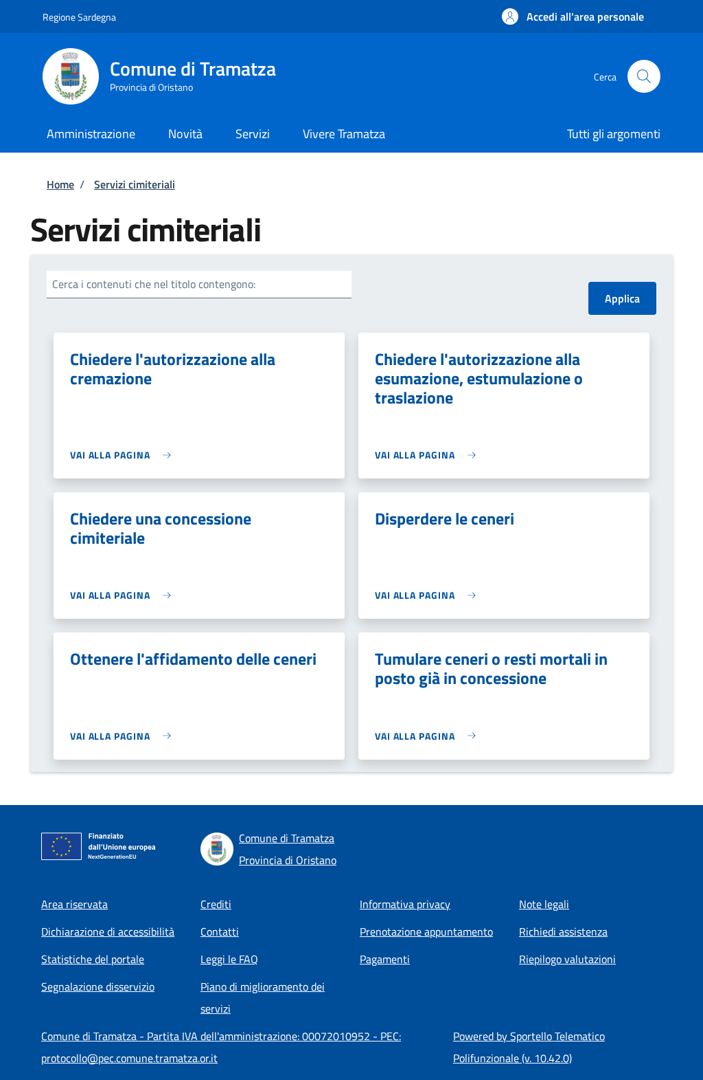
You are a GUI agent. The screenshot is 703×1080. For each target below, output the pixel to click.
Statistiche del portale (92, 959)
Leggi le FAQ (229, 959)
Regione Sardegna (79, 17)
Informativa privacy (405, 904)
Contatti (219, 931)
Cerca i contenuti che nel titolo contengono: (153, 284)
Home (60, 184)
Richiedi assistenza (563, 931)
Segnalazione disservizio (97, 986)
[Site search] (643, 76)
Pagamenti (385, 959)
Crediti (215, 904)
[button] (572, 16)
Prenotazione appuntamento (426, 931)
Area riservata (74, 904)
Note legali (544, 904)
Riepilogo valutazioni (567, 959)
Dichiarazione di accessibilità (107, 931)
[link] (124, 455)
